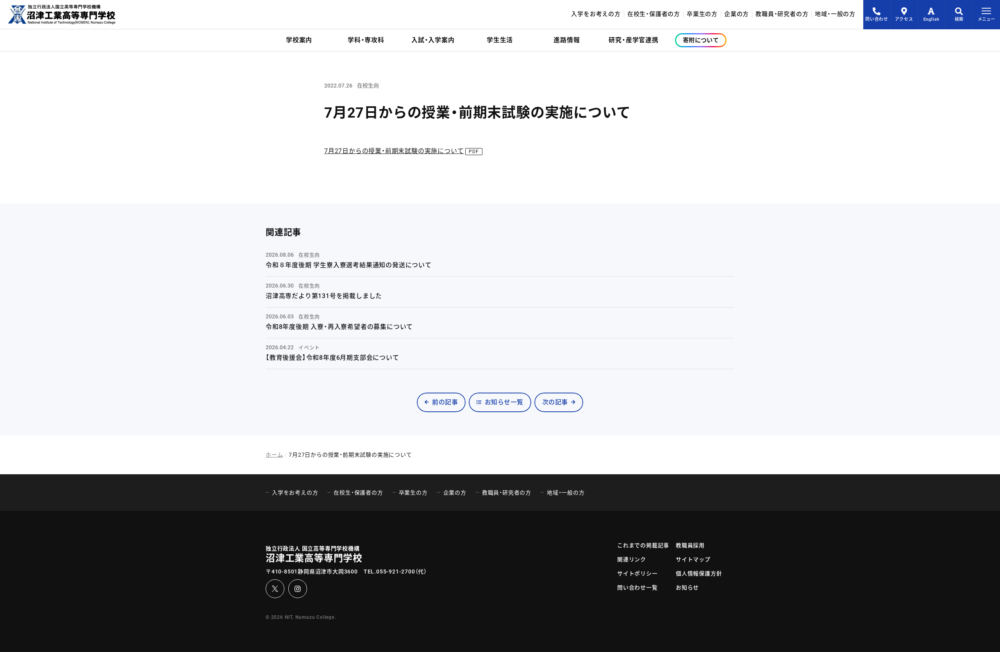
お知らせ (687, 587)
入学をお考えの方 (595, 14)
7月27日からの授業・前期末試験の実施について (394, 151)
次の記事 (555, 402)
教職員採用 (690, 545)
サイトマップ (693, 559)
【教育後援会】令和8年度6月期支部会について (332, 357)
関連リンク (631, 559)
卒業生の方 (702, 14)
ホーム (274, 455)
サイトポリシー (637, 573)
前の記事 (445, 402)
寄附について (701, 40)
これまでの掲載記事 (643, 545)
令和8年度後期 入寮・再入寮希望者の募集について (339, 326)
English (931, 19)
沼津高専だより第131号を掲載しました (324, 296)
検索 (959, 19)
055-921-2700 (395, 571)
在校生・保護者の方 (653, 14)
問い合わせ (876, 19)
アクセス (904, 19)
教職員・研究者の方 (781, 14)
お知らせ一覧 (504, 402)
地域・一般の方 (835, 14)
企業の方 (736, 14)
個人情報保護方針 (699, 573)
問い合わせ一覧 (637, 587)
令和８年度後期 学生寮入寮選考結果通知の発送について (349, 265)
